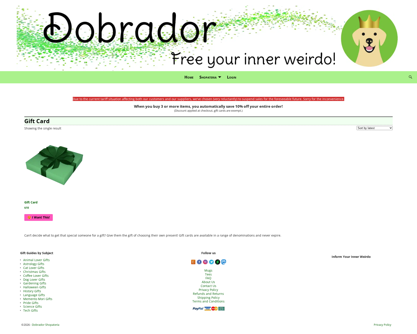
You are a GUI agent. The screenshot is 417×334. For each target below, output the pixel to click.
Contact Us (208, 286)
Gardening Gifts (34, 283)
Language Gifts (34, 295)
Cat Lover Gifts (33, 268)
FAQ (208, 278)
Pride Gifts (30, 303)
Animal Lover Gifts (36, 260)
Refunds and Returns (208, 294)
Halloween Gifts (34, 287)
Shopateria (208, 77)
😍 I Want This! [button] (38, 217)
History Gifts (32, 291)
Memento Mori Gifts (37, 299)
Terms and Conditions (208, 301)
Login (231, 77)
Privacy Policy (208, 290)
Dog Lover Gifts (34, 279)
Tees (208, 274)
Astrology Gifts (33, 264)
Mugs (208, 270)
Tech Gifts (30, 310)
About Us (208, 282)
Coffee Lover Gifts (36, 276)
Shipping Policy (208, 297)
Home (189, 77)
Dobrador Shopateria (45, 325)
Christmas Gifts (34, 272)
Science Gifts (32, 306)
